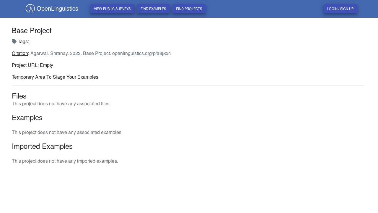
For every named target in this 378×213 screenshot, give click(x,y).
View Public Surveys (112, 8)
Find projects (189, 8)
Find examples (153, 8)
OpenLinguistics (57, 8)
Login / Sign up (340, 8)
